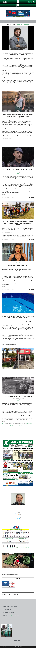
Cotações (4, 2)
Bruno (19, 117)
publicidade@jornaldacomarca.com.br (13, 615)
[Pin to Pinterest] (32, 143)
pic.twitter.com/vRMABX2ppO (19, 425)
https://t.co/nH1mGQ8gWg (10, 425)
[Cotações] (3, 1)
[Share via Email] (33, 143)
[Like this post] (29, 143)
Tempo (5, 2)
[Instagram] (31, 2)
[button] (18, 20)
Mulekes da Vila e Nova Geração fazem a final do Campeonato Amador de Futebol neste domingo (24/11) (18, 223)
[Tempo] (5, 1)
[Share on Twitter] (31, 143)
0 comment (13, 197)
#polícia (28, 423)
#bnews (31, 423)
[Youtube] (34, 2)
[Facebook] (29, 2)
